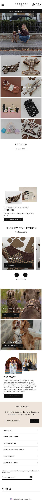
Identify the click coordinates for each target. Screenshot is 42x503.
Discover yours (13, 219)
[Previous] (16, 275)
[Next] (25, 275)
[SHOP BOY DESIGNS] (21, 335)
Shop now (10, 265)
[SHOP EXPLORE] (21, 304)
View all (21, 149)
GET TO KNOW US (13, 395)
